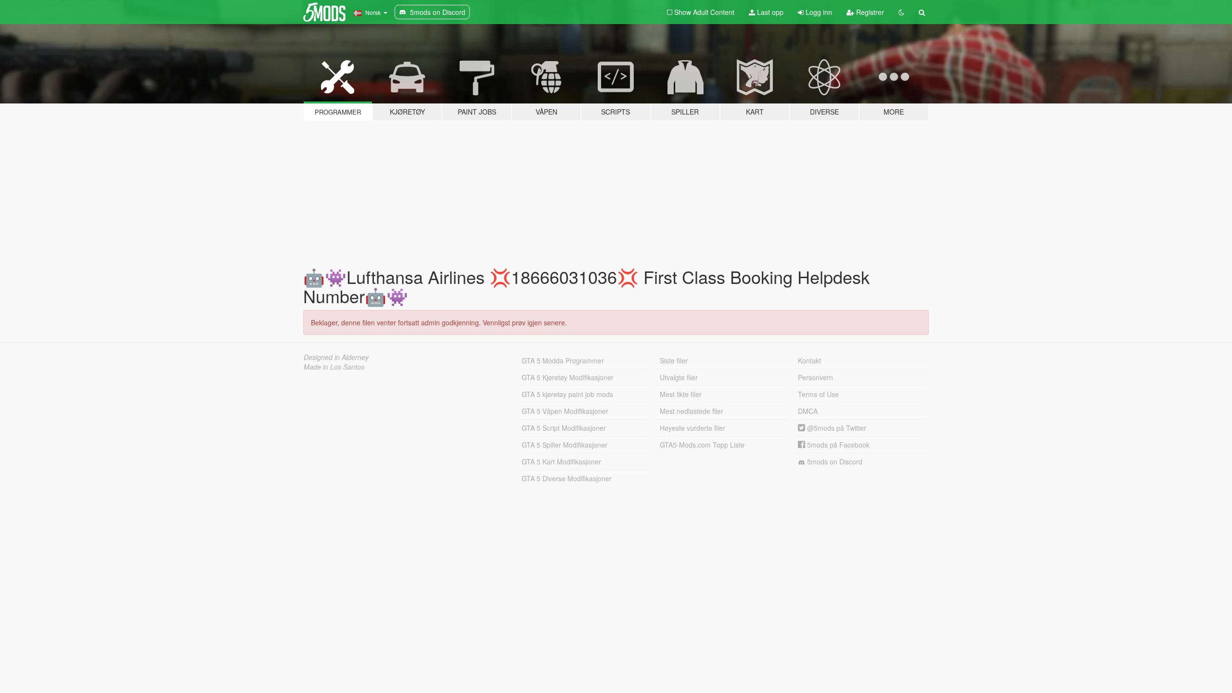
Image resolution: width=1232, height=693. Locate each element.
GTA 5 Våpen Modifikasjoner (565, 411)
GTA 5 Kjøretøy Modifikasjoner (568, 377)
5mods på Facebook (837, 444)
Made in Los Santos (334, 367)
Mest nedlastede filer (691, 411)
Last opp (769, 12)
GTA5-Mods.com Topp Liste (702, 444)
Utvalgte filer (679, 377)
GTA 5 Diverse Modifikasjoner (567, 478)
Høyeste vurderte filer (692, 428)
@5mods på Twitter (835, 428)
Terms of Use (818, 394)
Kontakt (809, 360)
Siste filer (674, 360)
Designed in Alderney (336, 357)
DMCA (808, 411)
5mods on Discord (833, 461)
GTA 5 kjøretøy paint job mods (567, 394)
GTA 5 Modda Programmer (563, 360)
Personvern (815, 377)
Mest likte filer (681, 394)
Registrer (869, 12)
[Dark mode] (901, 12)
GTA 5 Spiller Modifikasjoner (564, 444)
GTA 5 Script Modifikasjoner (564, 428)
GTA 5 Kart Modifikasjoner (561, 461)
